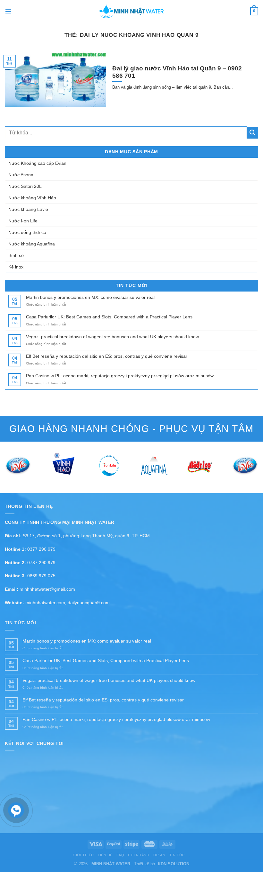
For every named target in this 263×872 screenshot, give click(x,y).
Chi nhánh (138, 855)
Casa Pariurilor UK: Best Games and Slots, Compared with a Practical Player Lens (109, 316)
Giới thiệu (83, 855)
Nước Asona (20, 174)
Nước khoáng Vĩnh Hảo (32, 197)
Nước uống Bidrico (27, 232)
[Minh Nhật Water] (131, 11)
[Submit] (252, 133)
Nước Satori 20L (25, 186)
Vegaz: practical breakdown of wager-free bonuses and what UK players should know (112, 336)
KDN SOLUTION (173, 863)
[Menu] (8, 11)
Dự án (159, 855)
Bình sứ (16, 255)
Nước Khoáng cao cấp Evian (37, 163)
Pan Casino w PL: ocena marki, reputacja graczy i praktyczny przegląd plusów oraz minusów (120, 375)
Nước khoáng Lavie (28, 209)
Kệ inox (15, 266)
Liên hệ (105, 855)
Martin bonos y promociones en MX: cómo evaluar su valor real (90, 297)
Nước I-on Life (23, 220)
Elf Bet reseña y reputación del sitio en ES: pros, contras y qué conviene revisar (106, 356)
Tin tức (177, 855)
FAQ (120, 855)
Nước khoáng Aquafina (31, 243)
